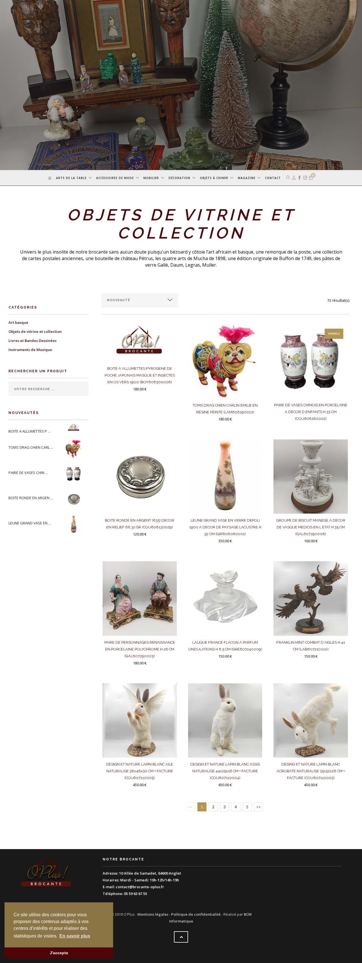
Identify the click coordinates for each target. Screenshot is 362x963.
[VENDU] (310, 362)
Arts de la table (71, 178)
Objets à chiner (214, 178)
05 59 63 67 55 (135, 893)
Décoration (179, 178)
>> (258, 807)
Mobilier (151, 178)
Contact (273, 178)
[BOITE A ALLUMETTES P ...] (74, 427)
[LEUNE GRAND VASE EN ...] (74, 523)
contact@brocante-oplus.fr (140, 886)
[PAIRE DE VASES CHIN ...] (74, 473)
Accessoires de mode (115, 178)
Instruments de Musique (30, 349)
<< (190, 807)
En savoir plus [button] (74, 936)
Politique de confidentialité (196, 914)
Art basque (18, 322)
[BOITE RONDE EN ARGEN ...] (74, 498)
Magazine (246, 178)
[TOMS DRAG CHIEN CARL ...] (74, 448)
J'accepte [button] (59, 953)
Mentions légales (152, 914)
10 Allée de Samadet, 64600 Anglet (150, 873)
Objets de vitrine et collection (35, 331)
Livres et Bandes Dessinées (32, 340)
